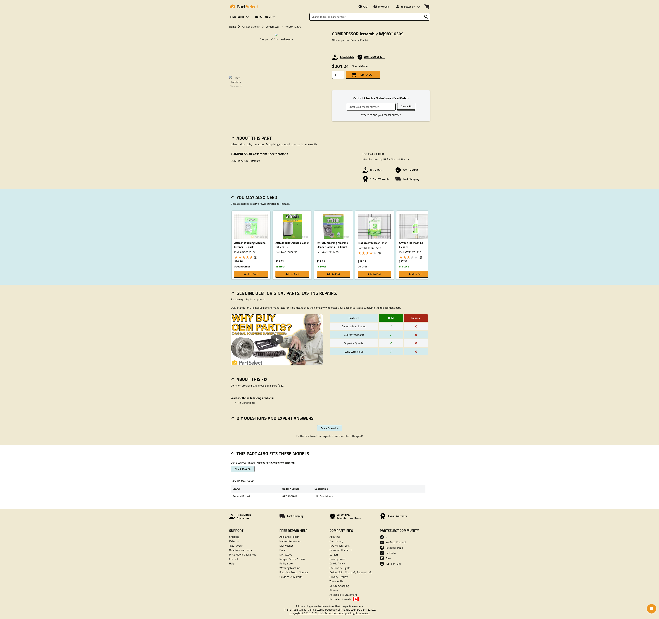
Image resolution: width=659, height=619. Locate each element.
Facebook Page (394, 548)
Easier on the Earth (341, 550)
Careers (334, 554)
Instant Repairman (290, 541)
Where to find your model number (381, 115)
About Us (335, 537)
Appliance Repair (289, 537)
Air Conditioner (251, 26)
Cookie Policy (337, 563)
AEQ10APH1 (289, 496)
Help (231, 563)
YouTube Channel (396, 542)
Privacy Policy (338, 559)
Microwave (285, 554)
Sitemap (334, 590)
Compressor (272, 26)
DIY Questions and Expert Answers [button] (275, 418)
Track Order (236, 545)
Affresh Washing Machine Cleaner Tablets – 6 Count (332, 245)
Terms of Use (337, 581)
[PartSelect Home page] (243, 6)
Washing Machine (289, 568)
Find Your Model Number (293, 572)
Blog (388, 558)
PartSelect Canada (340, 599)
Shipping (234, 537)
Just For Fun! (393, 563)
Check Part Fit (242, 469)
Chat (365, 6)
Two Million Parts (340, 545)
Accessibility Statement (343, 595)
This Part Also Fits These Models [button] (272, 453)
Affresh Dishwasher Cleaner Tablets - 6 (292, 245)
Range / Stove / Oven (292, 559)
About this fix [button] (252, 379)
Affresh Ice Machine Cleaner (411, 245)
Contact (233, 559)
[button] (240, 17)
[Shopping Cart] (427, 6)
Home (232, 26)
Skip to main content (329, 18)
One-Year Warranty (240, 550)
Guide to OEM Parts (290, 577)
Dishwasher (286, 545)
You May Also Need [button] (256, 197)
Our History (336, 541)
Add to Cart (367, 75)
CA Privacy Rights (340, 568)
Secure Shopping (339, 586)
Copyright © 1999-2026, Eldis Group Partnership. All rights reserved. (330, 613)
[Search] (426, 16)
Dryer (282, 550)
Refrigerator (286, 563)
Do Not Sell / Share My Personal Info (351, 572)
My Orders (384, 6)
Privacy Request (339, 577)
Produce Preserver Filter (372, 243)
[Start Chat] (651, 609)
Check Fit (406, 106)
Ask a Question (330, 428)
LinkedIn (391, 553)
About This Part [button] (254, 138)
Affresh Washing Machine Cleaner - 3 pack (249, 245)
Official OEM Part (374, 57)
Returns (234, 541)
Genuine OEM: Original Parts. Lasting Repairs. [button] (286, 293)
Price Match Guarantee (242, 554)
